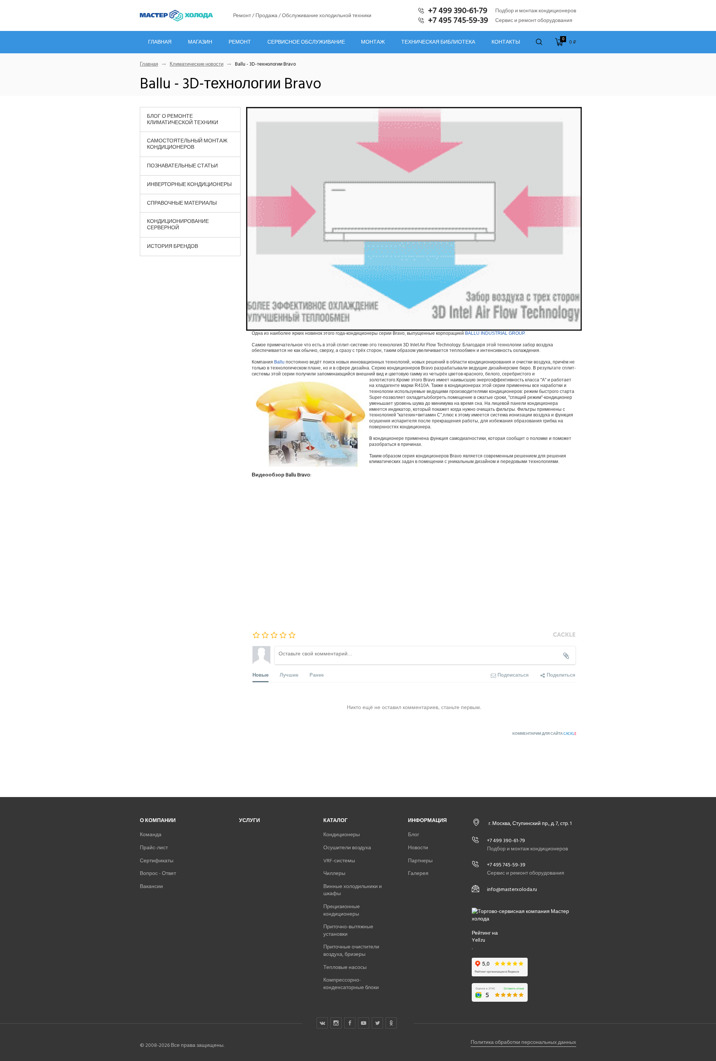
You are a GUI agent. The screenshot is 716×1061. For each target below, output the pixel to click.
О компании (158, 820)
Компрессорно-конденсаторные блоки (351, 984)
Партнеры (420, 860)
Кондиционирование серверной (178, 224)
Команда (150, 834)
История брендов (172, 246)
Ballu (279, 362)
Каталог (335, 820)
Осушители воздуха (347, 847)
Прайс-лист (154, 847)
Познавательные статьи (182, 165)
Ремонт (240, 42)
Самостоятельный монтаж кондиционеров (187, 143)
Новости (418, 847)
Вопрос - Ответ (158, 873)
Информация (427, 820)
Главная (160, 42)
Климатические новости (196, 64)
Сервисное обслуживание (306, 42)
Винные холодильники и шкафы (352, 890)
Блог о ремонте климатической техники (182, 119)
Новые (260, 674)
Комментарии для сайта (544, 733)
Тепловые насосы (345, 967)
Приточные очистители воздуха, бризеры (351, 950)
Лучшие (289, 674)
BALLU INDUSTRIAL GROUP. (495, 333)
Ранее (317, 674)
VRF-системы (339, 860)
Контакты (506, 42)
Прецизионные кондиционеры (341, 910)
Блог (413, 834)
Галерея (418, 873)
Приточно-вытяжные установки (348, 930)
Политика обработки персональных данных (523, 1042)
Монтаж (373, 42)
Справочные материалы (182, 203)
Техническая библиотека (438, 42)
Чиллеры (334, 873)
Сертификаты (156, 860)
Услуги (249, 820)
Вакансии (151, 886)
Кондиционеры (341, 834)
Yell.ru (478, 940)
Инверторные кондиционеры (189, 184)
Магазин (200, 42)
